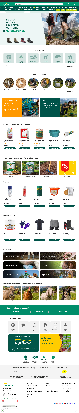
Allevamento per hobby (7, 9)
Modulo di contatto (65, 385)
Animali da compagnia (55, 7)
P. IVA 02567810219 (32, 396)
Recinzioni (51, 9)
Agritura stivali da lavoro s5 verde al (68, 232)
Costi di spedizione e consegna (52, 391)
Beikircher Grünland (41, 0)
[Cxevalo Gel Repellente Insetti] (24, 191)
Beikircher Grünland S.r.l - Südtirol (35, 385)
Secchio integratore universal (53, 199)
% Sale (58, 9)
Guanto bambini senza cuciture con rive (23, 232)
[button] (74, 4)
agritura (7, 408)
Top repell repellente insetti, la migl (8, 141)
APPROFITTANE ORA (9, 113)
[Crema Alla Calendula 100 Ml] (10, 224)
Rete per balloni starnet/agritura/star (67, 141)
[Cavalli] (45, 58)
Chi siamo (48, 385)
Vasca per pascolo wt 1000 (53, 141)
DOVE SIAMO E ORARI (45, 349)
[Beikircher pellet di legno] (21, 58)
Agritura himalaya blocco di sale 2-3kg (39, 141)
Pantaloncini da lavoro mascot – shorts (53, 232)
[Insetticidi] (33, 83)
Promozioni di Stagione (71, 9)
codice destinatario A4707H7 (34, 393)
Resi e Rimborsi (49, 393)
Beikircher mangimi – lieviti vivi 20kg (67, 199)
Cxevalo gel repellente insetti (24, 199)
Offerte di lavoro (49, 388)
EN (75, 1)
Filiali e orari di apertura (50, 387)
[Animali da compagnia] (70, 58)
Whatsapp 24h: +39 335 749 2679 (10, 394)
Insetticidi (33, 89)
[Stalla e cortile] (58, 58)
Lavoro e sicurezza (73, 7)
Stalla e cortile (45, 7)
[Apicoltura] (45, 83)
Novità (63, 9)
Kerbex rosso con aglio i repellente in (24, 141)
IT (71, 1)
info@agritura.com (7, 395)
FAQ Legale (63, 387)
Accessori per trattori (28, 9)
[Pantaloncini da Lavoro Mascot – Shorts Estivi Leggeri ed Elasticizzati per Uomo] (54, 224)
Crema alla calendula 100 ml (9, 232)
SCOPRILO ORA (46, 113)
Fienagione (38, 9)
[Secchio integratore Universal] (54, 191)
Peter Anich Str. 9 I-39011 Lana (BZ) (35, 387)
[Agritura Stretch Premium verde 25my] (39, 191)
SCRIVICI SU (61, 311)
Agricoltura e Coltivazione (21, 7)
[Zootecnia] (33, 58)
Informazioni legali (65, 390)
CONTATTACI (16, 311)
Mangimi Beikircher (9, 7)
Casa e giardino (17, 9)
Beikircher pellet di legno (39, 11)
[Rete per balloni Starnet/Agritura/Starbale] (69, 133)
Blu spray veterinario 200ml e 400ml (8, 199)
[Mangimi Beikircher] (8, 58)
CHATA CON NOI (39, 311)
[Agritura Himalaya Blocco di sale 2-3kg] (39, 133)
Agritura (2, 7)
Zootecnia (32, 7)
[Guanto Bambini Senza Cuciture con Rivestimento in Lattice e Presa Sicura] (24, 224)
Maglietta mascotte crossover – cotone (38, 232)
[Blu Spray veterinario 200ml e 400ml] (10, 191)
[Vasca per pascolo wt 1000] (54, 133)
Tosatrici (44, 9)
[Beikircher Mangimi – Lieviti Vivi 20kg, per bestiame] (69, 191)
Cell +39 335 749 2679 (32, 394)
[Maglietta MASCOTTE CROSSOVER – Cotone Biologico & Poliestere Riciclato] (39, 224)
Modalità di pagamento (50, 390)
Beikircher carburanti (64, 11)
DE (73, 1)
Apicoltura (64, 7)
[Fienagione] (58, 83)
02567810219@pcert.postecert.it (35, 391)
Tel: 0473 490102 (6, 393)
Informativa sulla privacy (66, 388)
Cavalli (37, 7)
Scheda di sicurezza (65, 391)
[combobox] (39, 4)
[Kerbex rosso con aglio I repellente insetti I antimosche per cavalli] (24, 133)
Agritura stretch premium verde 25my (39, 199)
